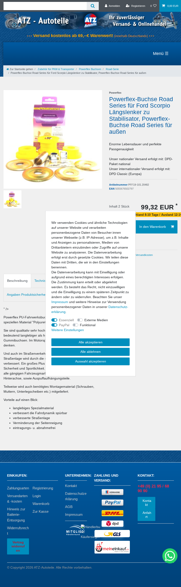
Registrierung (43, 488)
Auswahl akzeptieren (90, 361)
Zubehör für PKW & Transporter (55, 69)
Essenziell (66, 320)
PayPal (64, 325)
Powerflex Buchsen (89, 69)
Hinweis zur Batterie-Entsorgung (16, 514)
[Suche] (93, 6)
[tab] (17, 281)
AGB (69, 507)
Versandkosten (144, 255)
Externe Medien (96, 320)
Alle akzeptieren (91, 342)
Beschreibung (17, 281)
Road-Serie (112, 69)
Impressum (74, 514)
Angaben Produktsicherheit (27, 294)
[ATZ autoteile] (90, 20)
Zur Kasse (41, 511)
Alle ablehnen (90, 352)
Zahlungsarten (18, 488)
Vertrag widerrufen (18, 546)
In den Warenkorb (152, 227)
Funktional (87, 325)
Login (37, 496)
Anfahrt (146, 515)
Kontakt (71, 486)
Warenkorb (41, 504)
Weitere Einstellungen (67, 330)
